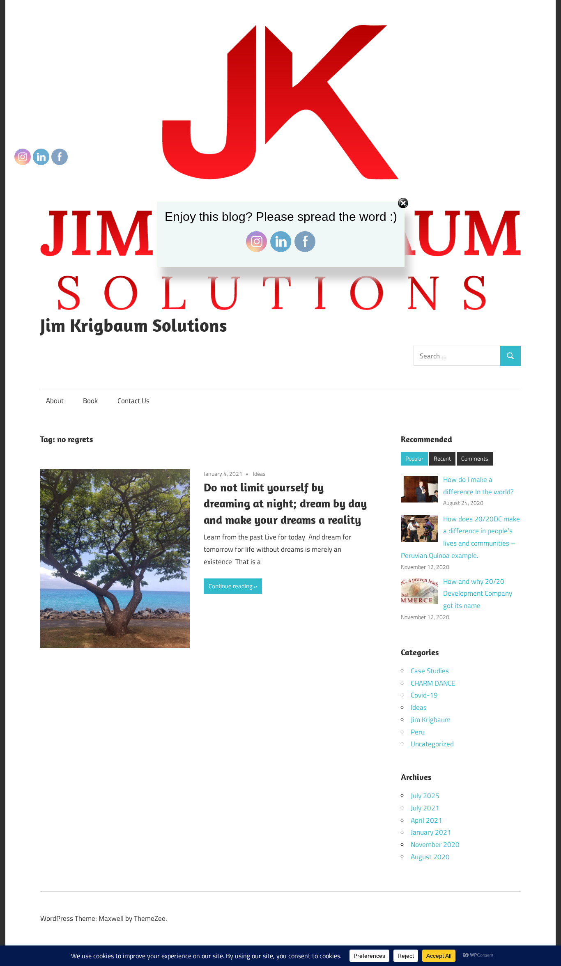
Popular (414, 458)
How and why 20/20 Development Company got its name (477, 593)
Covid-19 (424, 695)
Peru (418, 732)
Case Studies (430, 670)
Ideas (259, 473)
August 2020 (430, 856)
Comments (474, 458)
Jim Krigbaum (431, 719)
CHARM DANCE (433, 683)
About (55, 400)
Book (90, 400)
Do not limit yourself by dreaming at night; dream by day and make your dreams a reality (285, 503)
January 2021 (431, 832)
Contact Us (133, 400)
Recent (442, 458)
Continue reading (231, 586)
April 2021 (426, 820)
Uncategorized (432, 744)
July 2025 (425, 795)
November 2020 (435, 844)
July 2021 (425, 808)
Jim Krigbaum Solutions (133, 325)
